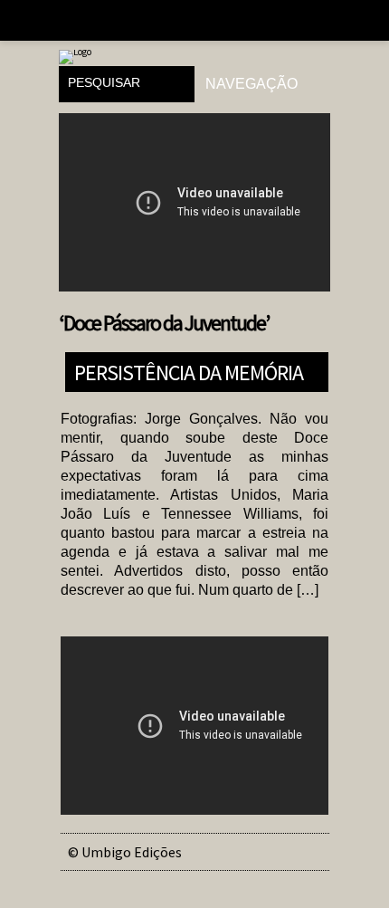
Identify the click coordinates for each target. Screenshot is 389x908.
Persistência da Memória (188, 371)
